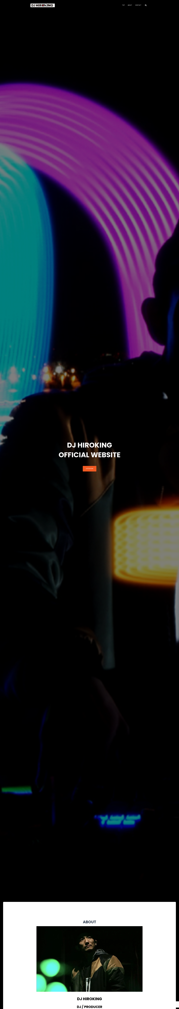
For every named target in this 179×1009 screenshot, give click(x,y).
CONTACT (138, 5)
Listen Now (89, 468)
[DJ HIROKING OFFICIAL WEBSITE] (42, 5)
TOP (123, 5)
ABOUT (130, 5)
